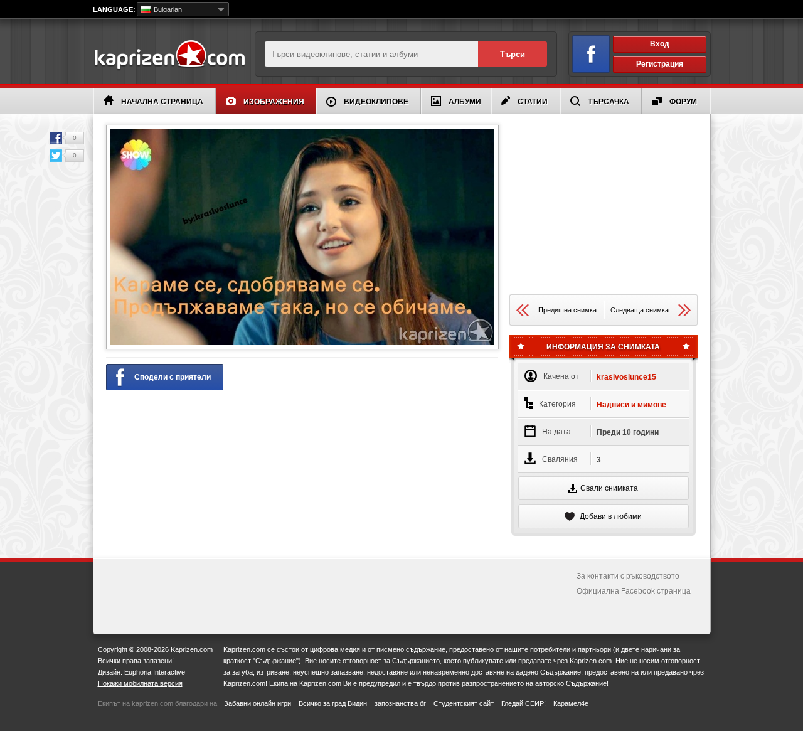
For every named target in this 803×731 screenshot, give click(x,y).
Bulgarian (167, 9)
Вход (659, 44)
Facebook (56, 138)
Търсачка (608, 101)
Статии (533, 101)
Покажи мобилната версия (140, 683)
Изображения (273, 101)
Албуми (465, 101)
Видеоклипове (376, 101)
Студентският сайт (463, 703)
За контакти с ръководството (628, 576)
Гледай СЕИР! (523, 703)
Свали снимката (609, 488)
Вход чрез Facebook (591, 54)
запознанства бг (400, 703)
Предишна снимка (567, 310)
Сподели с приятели (172, 377)
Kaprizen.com (169, 55)
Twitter (56, 155)
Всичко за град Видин (333, 703)
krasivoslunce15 (626, 377)
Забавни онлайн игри (257, 703)
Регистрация (659, 64)
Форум (683, 101)
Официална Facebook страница (634, 591)
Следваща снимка (639, 310)
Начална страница (162, 101)
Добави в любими (610, 516)
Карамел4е (570, 703)
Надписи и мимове (631, 404)
